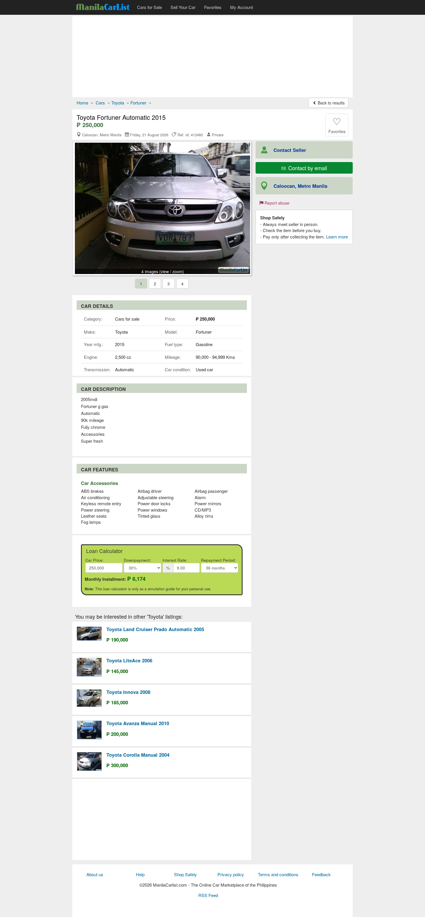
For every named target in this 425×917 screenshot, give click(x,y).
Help (140, 874)
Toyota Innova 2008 (128, 691)
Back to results (331, 103)
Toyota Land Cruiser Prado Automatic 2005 (155, 629)
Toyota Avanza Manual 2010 (137, 723)
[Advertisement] (212, 56)
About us (94, 874)
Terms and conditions (278, 874)
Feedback (321, 874)
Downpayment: (137, 560)
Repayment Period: (218, 560)
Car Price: (94, 560)
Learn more (337, 237)
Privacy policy (230, 874)
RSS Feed (208, 895)
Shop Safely (185, 874)
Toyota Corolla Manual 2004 (137, 754)
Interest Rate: (174, 560)
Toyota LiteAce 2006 (129, 660)
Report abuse (276, 203)
